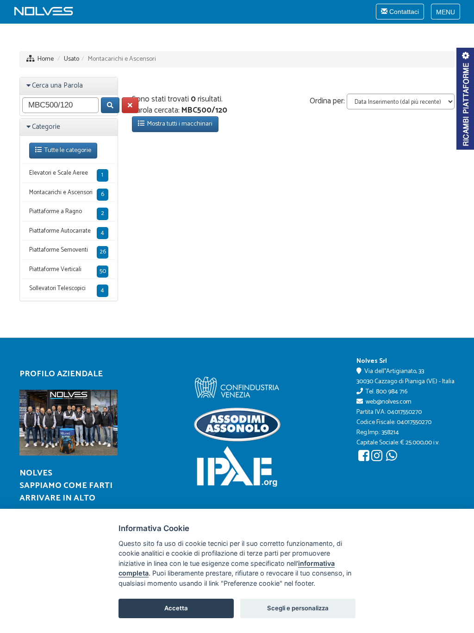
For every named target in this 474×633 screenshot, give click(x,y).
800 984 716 (391, 391)
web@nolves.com (389, 402)
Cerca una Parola (57, 85)
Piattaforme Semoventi (67, 251)
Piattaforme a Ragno (66, 212)
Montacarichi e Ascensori (66, 193)
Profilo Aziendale (61, 374)
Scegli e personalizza (298, 608)
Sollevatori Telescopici (66, 289)
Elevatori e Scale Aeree (66, 174)
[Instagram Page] (376, 458)
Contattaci (399, 13)
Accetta (176, 608)
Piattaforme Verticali (67, 270)
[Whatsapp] (391, 458)
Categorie (46, 127)
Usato (71, 59)
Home (45, 59)
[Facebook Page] (363, 458)
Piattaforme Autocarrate (66, 232)
